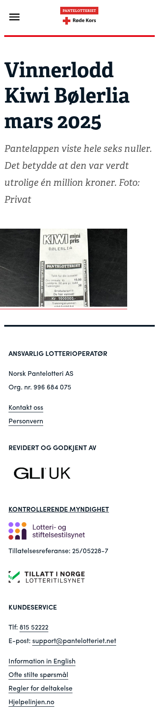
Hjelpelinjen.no (31, 701)
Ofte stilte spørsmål (38, 674)
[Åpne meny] (14, 17)
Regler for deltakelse (40, 688)
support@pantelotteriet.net (74, 640)
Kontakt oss (25, 407)
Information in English (41, 661)
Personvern (25, 420)
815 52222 (34, 627)
